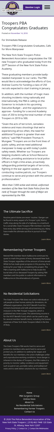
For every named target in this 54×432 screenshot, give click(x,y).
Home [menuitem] (29, 392)
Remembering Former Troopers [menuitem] (29, 408)
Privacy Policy (10, 428)
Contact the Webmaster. (39, 428)
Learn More (46, 239)
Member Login (32, 7)
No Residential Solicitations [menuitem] (29, 405)
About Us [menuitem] (29, 402)
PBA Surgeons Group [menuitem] (29, 395)
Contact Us (22, 428)
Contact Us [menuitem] (29, 411)
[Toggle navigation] (47, 7)
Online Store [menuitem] (29, 399)
